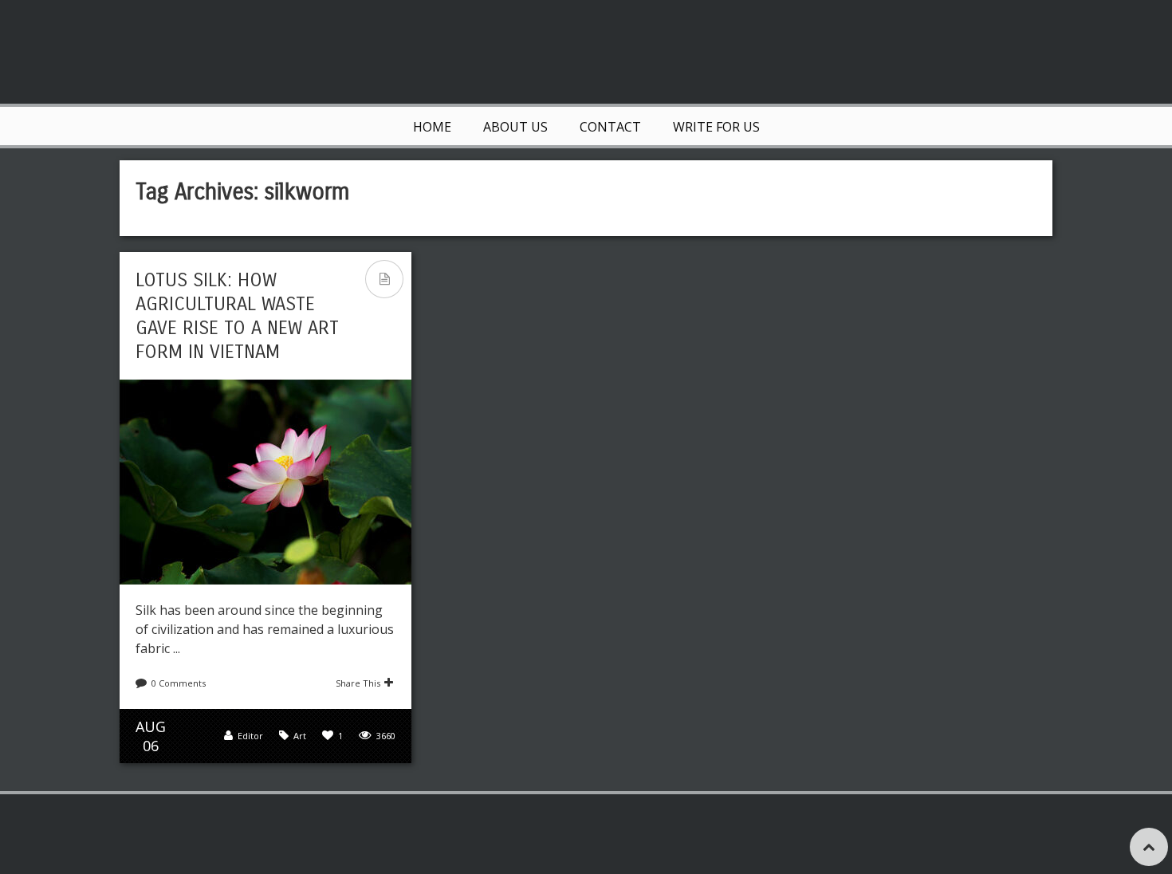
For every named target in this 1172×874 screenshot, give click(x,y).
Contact (610, 127)
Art (299, 736)
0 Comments (178, 683)
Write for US (716, 127)
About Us (515, 127)
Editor (250, 736)
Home (432, 127)
